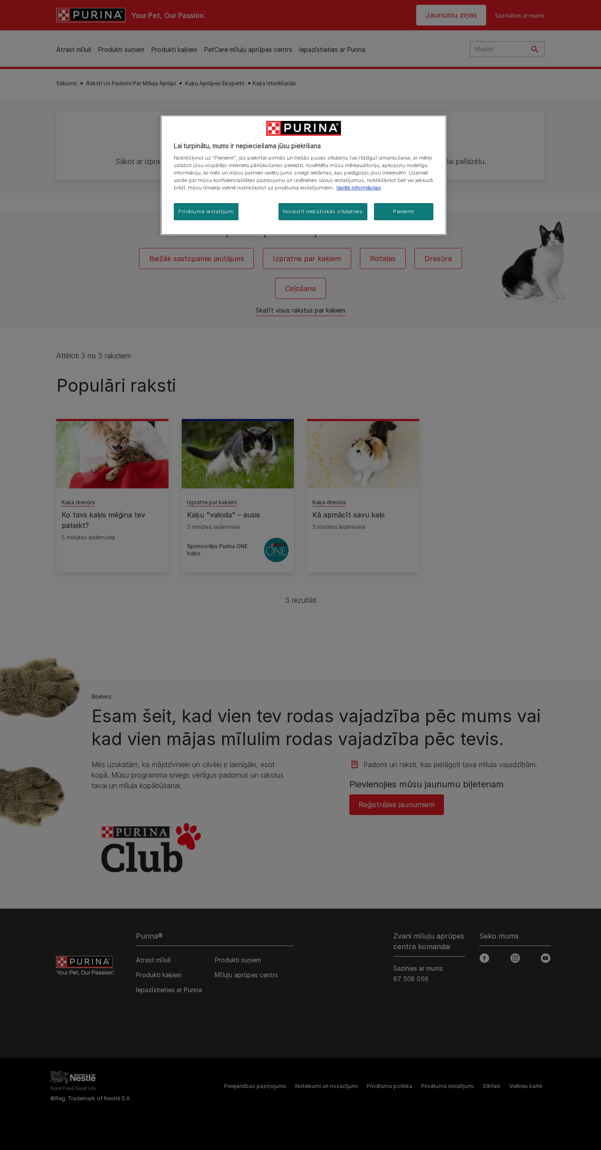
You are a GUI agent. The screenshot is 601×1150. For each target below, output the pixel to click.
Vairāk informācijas (358, 188)
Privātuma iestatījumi (206, 211)
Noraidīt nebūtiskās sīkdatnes (323, 211)
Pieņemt (403, 211)
